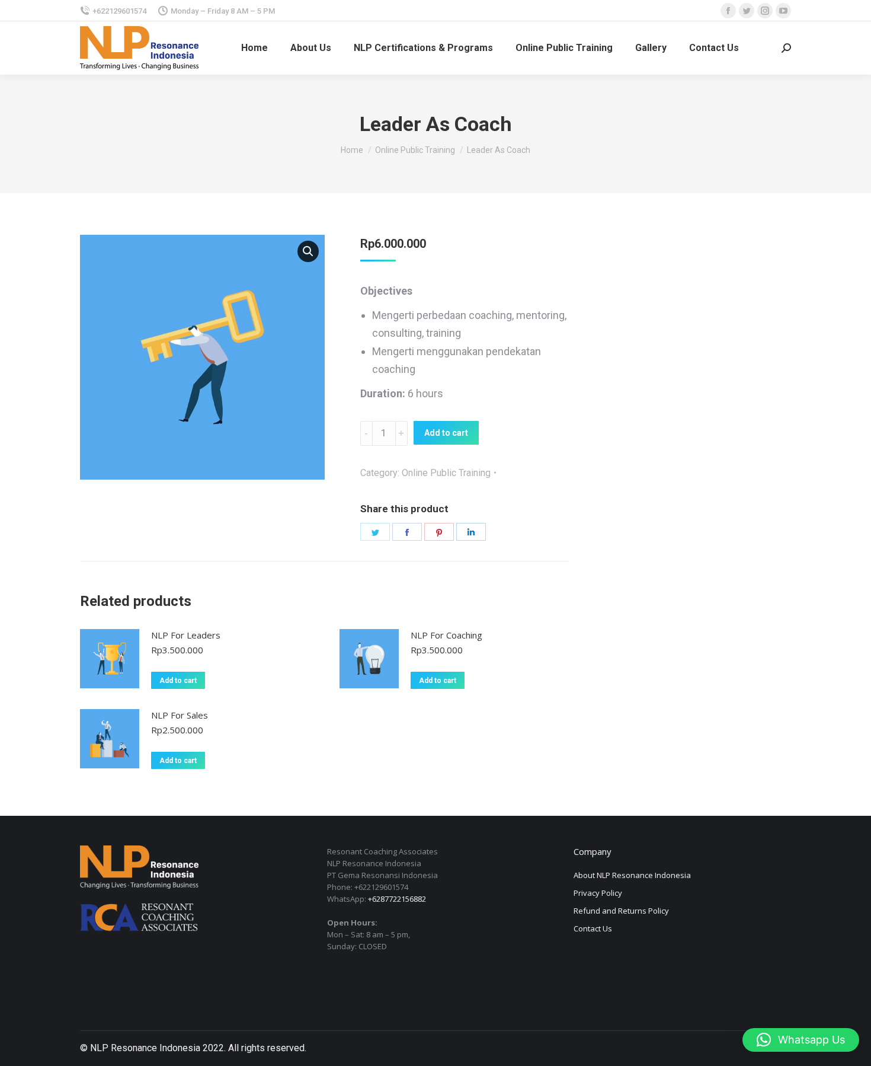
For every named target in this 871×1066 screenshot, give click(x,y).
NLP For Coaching (446, 635)
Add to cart (446, 433)
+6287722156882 (397, 898)
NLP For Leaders (185, 635)
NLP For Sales (179, 715)
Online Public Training (446, 472)
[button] (800, 1040)
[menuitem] (254, 48)
